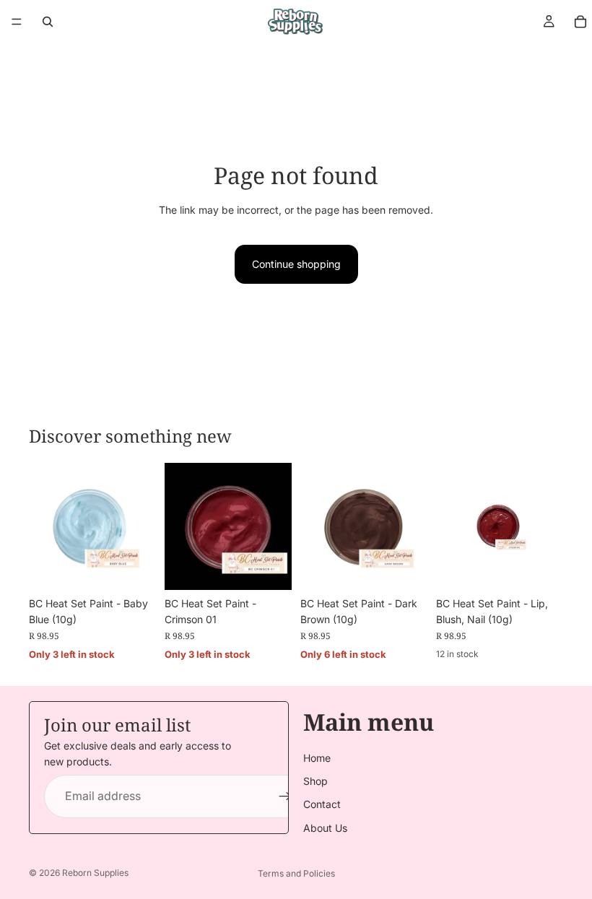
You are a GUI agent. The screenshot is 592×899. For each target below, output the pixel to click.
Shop (315, 781)
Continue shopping (296, 264)
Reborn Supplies (95, 872)
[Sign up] (285, 796)
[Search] (48, 22)
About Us (325, 828)
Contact (322, 805)
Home (317, 758)
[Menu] (16, 21)
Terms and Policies (296, 873)
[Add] (134, 568)
